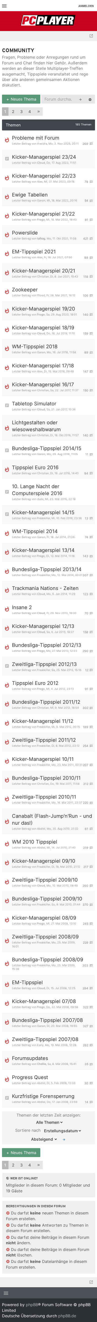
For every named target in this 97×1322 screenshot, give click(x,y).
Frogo (41, 219)
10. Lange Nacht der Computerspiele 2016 (37, 489)
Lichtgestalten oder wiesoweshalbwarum (36, 426)
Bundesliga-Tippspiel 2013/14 (47, 569)
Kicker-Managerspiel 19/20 (43, 309)
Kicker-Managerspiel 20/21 (43, 271)
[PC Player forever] (49, 21)
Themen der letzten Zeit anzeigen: (48, 1115)
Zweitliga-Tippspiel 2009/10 (45, 880)
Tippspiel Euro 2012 (35, 683)
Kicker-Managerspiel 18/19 (43, 328)
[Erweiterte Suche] (90, 99)
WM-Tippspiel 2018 (34, 347)
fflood (41, 295)
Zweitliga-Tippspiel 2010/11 (44, 797)
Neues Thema (22, 99)
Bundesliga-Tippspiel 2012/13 (46, 645)
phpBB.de (67, 1315)
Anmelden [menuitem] (86, 6)
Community (18, 50)
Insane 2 (22, 607)
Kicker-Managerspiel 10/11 (43, 759)
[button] (38, 111)
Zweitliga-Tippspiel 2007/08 (45, 1039)
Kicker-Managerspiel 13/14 (43, 550)
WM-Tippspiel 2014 (35, 531)
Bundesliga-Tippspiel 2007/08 (47, 1020)
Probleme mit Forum (35, 138)
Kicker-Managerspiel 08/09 (44, 918)
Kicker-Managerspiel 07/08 (44, 1001)
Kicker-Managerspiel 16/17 (43, 385)
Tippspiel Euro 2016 (35, 467)
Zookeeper (25, 290)
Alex (40, 181)
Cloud (41, 162)
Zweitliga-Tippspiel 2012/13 (44, 664)
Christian (43, 276)
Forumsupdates (30, 1058)
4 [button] (29, 111)
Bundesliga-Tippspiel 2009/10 (47, 899)
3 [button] (21, 111)
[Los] (64, 1139)
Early (40, 1045)
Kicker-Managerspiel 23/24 (44, 157)
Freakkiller (43, 518)
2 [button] (13, 111)
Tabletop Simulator (34, 404)
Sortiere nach (28, 1130)
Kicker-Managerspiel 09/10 (43, 861)
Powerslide (25, 233)
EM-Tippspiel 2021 (34, 252)
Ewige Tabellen (30, 195)
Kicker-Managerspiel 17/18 (43, 366)
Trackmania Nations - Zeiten (45, 588)
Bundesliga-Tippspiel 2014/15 (46, 448)
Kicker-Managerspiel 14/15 (43, 512)
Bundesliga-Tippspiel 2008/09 (47, 960)
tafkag (41, 238)
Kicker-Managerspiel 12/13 (43, 626)
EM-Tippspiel (27, 982)
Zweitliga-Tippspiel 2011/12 (44, 740)
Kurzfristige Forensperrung (43, 1096)
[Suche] (80, 99)
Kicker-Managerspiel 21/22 (43, 214)
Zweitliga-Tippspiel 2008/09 (45, 937)
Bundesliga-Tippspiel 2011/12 (46, 702)
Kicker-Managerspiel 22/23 (44, 176)
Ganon (41, 200)
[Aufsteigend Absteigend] (43, 1139)
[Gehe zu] (91, 36)
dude (40, 499)
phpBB (32, 1304)
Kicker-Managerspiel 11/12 (42, 721)
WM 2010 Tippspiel (34, 842)
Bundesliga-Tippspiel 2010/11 (46, 778)
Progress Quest (30, 1077)
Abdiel (41, 828)
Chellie (41, 1064)
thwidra (42, 143)
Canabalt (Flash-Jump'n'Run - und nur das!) (52, 819)
